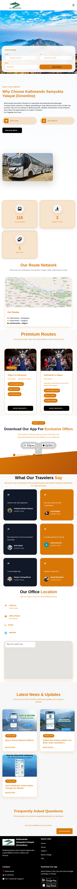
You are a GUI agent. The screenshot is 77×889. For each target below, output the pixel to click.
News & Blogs (46, 855)
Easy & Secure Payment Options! (19, 740)
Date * (7, 63)
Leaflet (69, 306)
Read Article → (11, 747)
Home (43, 843)
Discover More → (12, 130)
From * (7, 54)
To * (41, 54)
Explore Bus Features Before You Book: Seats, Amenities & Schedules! (57, 742)
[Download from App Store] (47, 445)
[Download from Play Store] (29, 445)
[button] (8, 279)
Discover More (64, 831)
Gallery (44, 851)
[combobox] (21, 58)
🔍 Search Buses (56, 67)
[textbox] (16, 58)
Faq (42, 858)
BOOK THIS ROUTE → (20, 408)
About (43, 847)
